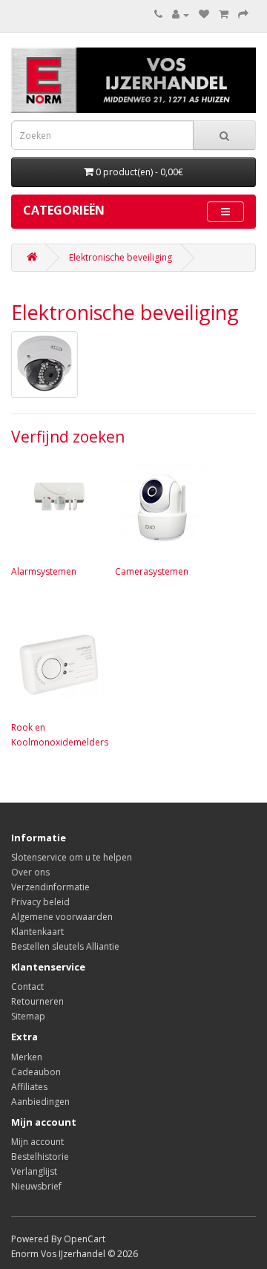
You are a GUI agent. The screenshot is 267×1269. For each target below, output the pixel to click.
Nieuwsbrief (36, 1186)
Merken (26, 1057)
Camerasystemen (151, 571)
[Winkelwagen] (223, 14)
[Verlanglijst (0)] (204, 14)
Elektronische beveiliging (120, 257)
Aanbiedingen (40, 1101)
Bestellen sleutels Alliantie (65, 946)
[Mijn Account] (180, 14)
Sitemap (28, 1016)
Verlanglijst (34, 1171)
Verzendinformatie (50, 887)
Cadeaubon (36, 1072)
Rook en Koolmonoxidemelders (59, 734)
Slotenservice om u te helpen (71, 857)
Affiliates (29, 1086)
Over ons (30, 872)
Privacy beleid (40, 902)
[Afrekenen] (243, 14)
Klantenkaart (37, 931)
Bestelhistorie (40, 1156)
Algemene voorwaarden (62, 916)
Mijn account (37, 1141)
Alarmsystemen (43, 571)
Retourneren (37, 1001)
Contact (27, 986)
